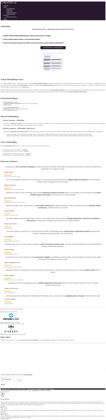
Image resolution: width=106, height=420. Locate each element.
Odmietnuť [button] (48, 390)
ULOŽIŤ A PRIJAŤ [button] (5, 418)
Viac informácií (35, 390)
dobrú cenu (25, 87)
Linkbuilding (9, 9)
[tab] (53, 35)
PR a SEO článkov (22, 85)
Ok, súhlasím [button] (42, 390)
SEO (9, 83)
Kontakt (5, 19)
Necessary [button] (3, 406)
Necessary (4, 407)
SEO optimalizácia (10, 8)
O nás (4, 18)
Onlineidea (5, 5)
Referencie (5, 15)
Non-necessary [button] (4, 413)
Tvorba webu (9, 11)
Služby (5, 7)
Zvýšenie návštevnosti (11, 12)
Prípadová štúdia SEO (11, 16)
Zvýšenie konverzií (10, 14)
